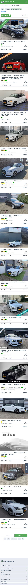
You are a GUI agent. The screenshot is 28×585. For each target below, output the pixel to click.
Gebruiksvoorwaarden (6, 577)
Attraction (7, 6)
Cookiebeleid (4, 583)
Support (2, 572)
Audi (2, 6)
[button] (26, 468)
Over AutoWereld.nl (5, 565)
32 (23, 539)
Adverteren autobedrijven (6, 568)
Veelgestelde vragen (5, 574)
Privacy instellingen (5, 579)
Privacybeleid (4, 581)
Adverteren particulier (6, 570)
